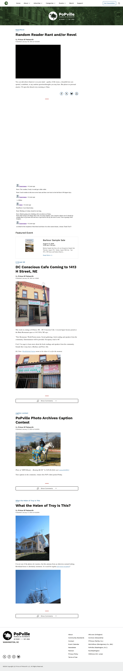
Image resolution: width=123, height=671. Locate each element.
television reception (63, 566)
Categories (49, 3)
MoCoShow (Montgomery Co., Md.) (100, 644)
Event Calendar (73, 644)
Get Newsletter (109, 3)
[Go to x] (4, 656)
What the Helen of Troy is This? (43, 505)
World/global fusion (28, 351)
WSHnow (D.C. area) (95, 654)
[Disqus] (47, 159)
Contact (71, 641)
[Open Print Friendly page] (76, 93)
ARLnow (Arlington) (95, 634)
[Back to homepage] (8, 3)
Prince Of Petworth (25, 39)
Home (18, 3)
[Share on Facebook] (61, 93)
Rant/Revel (20, 30)
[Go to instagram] (13, 656)
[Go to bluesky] (18, 656)
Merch (71, 3)
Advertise (37, 3)
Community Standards (76, 638)
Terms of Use (72, 657)
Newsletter (72, 647)
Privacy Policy (73, 654)
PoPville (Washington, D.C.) (97, 647)
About (26, 3)
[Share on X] (66, 93)
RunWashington (93, 651)
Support (80, 3)
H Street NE (20, 262)
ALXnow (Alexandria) (95, 638)
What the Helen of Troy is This (28, 501)
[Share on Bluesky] (71, 93)
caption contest (22, 413)
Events (61, 3)
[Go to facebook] (9, 656)
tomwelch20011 (64, 470)
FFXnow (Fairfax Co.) (95, 641)
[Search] (119, 3)
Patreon (71, 651)
